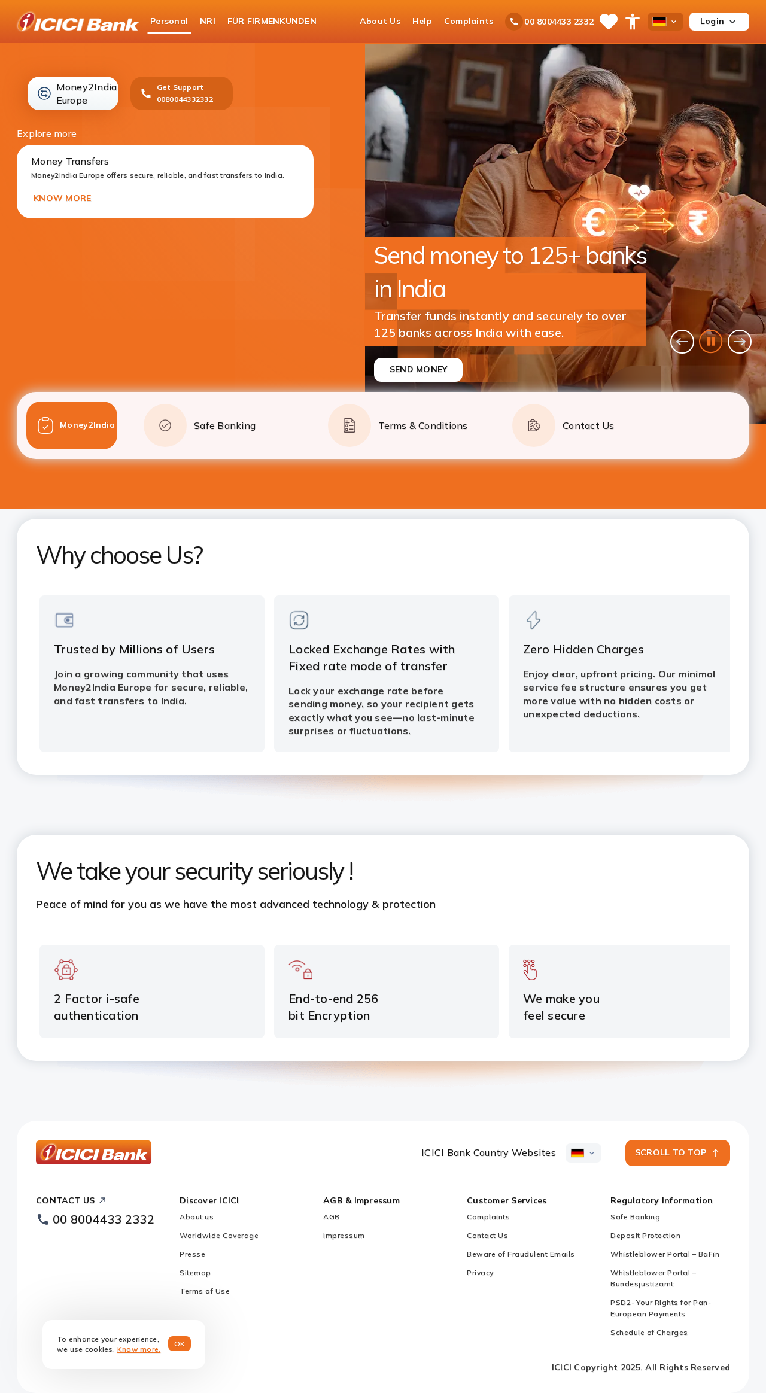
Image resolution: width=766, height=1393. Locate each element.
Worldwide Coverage (219, 1235)
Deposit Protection (645, 1235)
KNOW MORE (62, 198)
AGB (331, 1216)
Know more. (139, 1349)
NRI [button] (207, 21)
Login (712, 21)
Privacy (480, 1272)
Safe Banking (635, 1216)
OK (180, 1343)
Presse (192, 1253)
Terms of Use (205, 1290)
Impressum (344, 1235)
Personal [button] (169, 21)
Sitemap (195, 1272)
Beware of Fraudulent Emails (522, 1253)
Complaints (488, 1216)
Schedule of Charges (649, 1332)
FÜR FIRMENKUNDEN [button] (272, 21)
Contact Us (487, 1235)
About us (197, 1216)
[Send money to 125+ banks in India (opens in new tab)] (565, 234)
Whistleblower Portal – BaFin (664, 1253)
